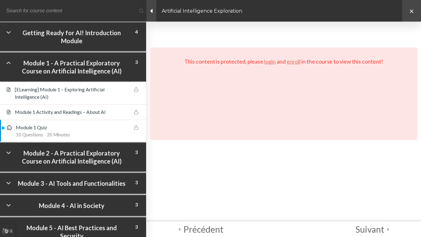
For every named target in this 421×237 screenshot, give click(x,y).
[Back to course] (411, 11)
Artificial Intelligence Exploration (202, 11)
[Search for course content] (141, 11)
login (270, 61)
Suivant (369, 229)
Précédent (203, 229)
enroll (293, 61)
